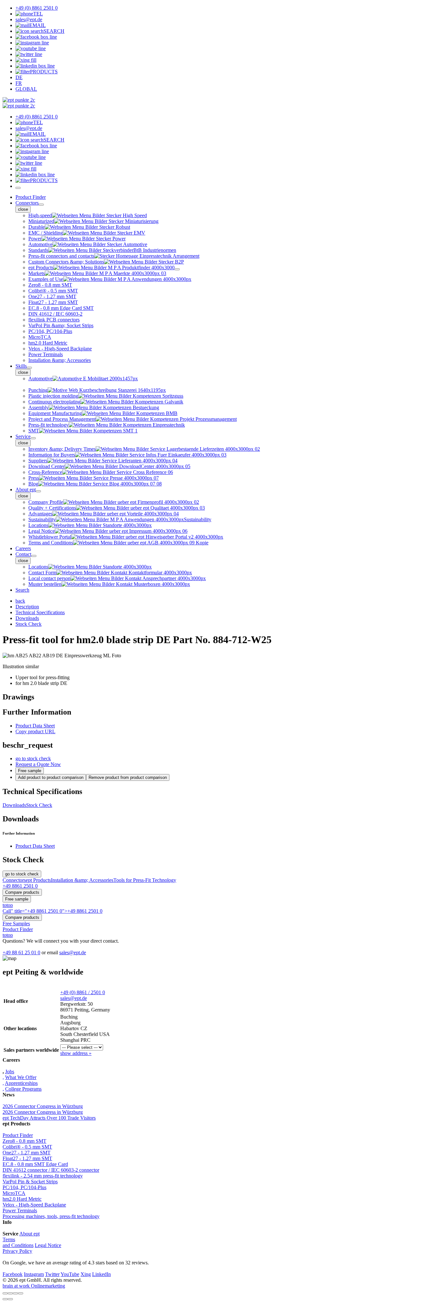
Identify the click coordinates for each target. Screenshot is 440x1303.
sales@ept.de (72, 952)
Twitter (52, 1274)
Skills (21, 366)
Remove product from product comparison (128, 777)
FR (18, 83)
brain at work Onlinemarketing (34, 1286)
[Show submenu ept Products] (177, 269)
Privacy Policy (17, 1251)
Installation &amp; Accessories (82, 880)
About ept (25, 489)
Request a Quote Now (38, 764)
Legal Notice (48, 1245)
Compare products (22, 892)
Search (22, 590)
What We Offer (20, 1077)
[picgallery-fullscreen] (15, 1293)
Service (23, 436)
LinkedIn (101, 1274)
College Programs (23, 1089)
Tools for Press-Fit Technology (144, 880)
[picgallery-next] (10, 1299)
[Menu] (18, 188)
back (20, 601)
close (23, 209)
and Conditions (18, 1245)
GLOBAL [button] (26, 89)
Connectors (27, 203)
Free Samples (16, 923)
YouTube (70, 1274)
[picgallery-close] (5, 1293)
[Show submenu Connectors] (41, 205)
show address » (75, 1053)
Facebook (13, 1274)
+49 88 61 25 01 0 (21, 952)
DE (19, 77)
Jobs (9, 1071)
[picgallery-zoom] (20, 1293)
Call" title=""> (52, 911)
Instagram (34, 1274)
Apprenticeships (21, 1083)
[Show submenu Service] (33, 438)
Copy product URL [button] (35, 731)
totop (8, 905)
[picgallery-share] (10, 1293)
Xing (86, 1274)
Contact (23, 554)
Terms (9, 1239)
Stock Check (39, 805)
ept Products (38, 880)
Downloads (14, 805)
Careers (23, 548)
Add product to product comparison (50, 777)
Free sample (29, 770)
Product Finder (30, 197)
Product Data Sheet (35, 725)
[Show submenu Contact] (33, 556)
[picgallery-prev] (5, 1299)
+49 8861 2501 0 (20, 886)
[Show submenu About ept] (38, 491)
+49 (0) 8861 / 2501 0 (82, 992)
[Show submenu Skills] (29, 368)
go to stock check (33, 758)
